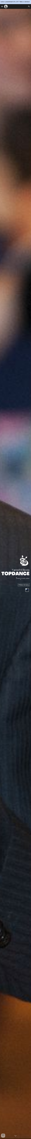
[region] (15, 2)
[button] (2, 6)
